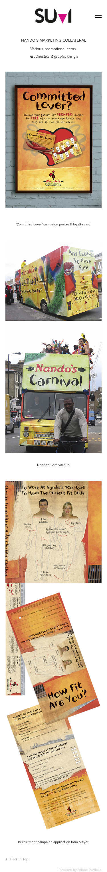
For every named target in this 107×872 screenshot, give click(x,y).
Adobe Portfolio (90, 869)
